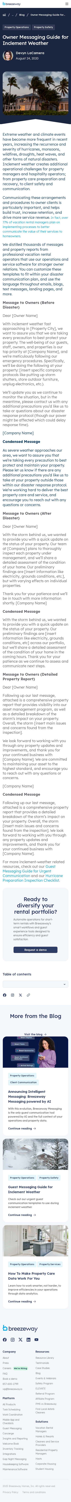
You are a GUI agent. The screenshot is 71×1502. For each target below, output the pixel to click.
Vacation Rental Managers (44, 1429)
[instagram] (13, 1340)
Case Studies (43, 1368)
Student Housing (44, 1468)
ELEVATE (41, 1388)
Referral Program (45, 1393)
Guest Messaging (12, 1428)
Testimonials (42, 1363)
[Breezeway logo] (20, 1328)
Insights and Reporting (15, 1438)
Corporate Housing (46, 1463)
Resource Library (45, 1357)
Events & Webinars (46, 1378)
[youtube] (36, 1340)
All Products (9, 1404)
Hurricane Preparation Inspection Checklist (33, 878)
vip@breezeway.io (12, 1389)
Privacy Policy (10, 1492)
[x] (20, 1340)
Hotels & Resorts (45, 1436)
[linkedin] (28, 1340)
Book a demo (10, 1378)
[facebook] (5, 1340)
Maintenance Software (15, 1469)
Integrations (9, 1453)
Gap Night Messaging (14, 1459)
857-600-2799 (10, 1383)
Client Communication (23, 1082)
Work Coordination (13, 1414)
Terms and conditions (34, 1492)
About (6, 1357)
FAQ (5, 1373)
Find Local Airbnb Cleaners (45, 1411)
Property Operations (17, 27)
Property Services (49, 1264)
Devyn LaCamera (30, 53)
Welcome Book (11, 1443)
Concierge (8, 1433)
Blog (22, 14)
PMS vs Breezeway (46, 1403)
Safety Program (44, 1383)
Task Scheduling (11, 1409)
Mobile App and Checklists (11, 1421)
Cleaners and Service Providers (47, 1443)
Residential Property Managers (47, 1452)
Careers (7, 1368)
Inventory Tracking (13, 1448)
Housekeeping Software (15, 1464)
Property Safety (43, 27)
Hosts (39, 1458)
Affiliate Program (45, 1398)
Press (6, 1363)
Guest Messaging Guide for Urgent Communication (29, 871)
